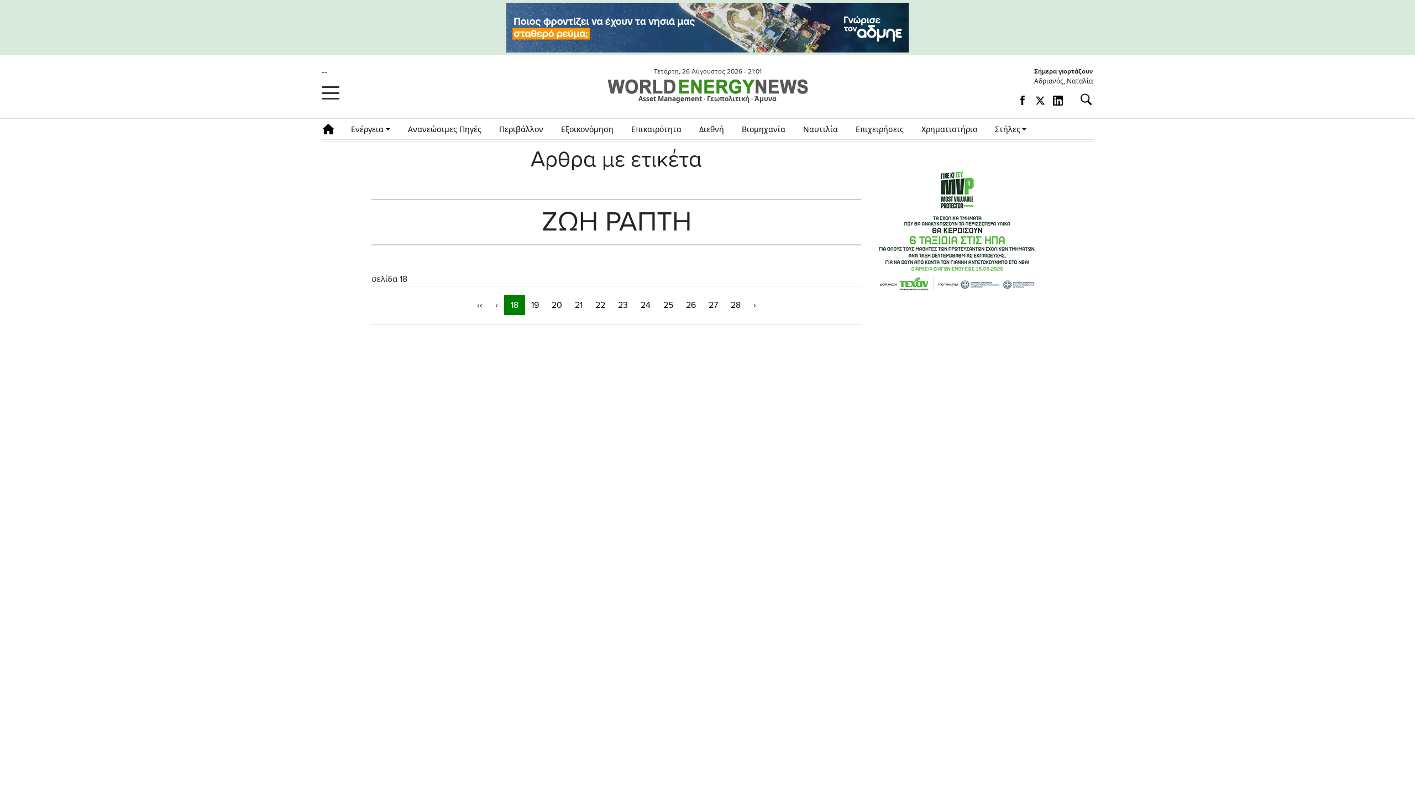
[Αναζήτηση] (1082, 99)
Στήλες (1007, 129)
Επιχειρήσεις (880, 129)
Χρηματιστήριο (949, 129)
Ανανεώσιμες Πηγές (444, 129)
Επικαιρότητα (656, 129)
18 (514, 305)
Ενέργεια (367, 129)
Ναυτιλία (820, 129)
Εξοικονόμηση (587, 129)
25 (668, 305)
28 (736, 305)
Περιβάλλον (521, 129)
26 (691, 305)
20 (557, 305)
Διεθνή (711, 129)
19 (535, 305)
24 (646, 305)
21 (579, 305)
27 (713, 305)
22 (600, 305)
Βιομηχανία (763, 129)
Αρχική (332, 129)
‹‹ (480, 305)
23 (623, 305)
